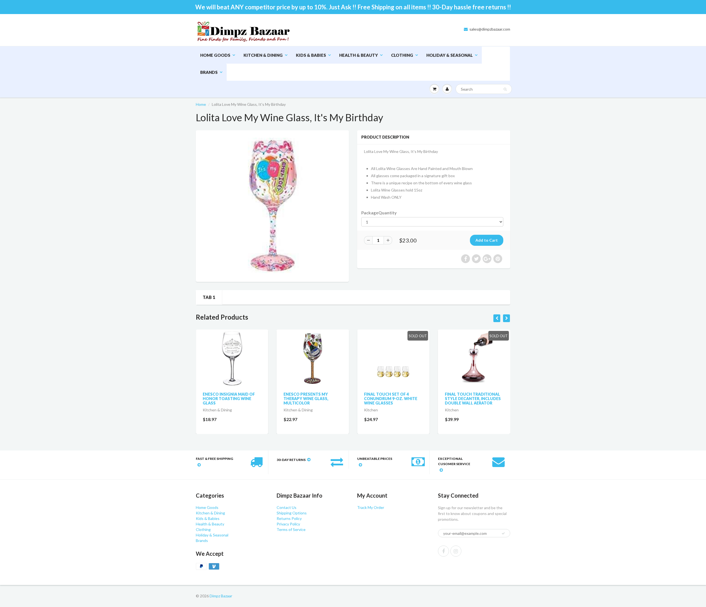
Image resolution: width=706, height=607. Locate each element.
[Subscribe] (375, 55)
